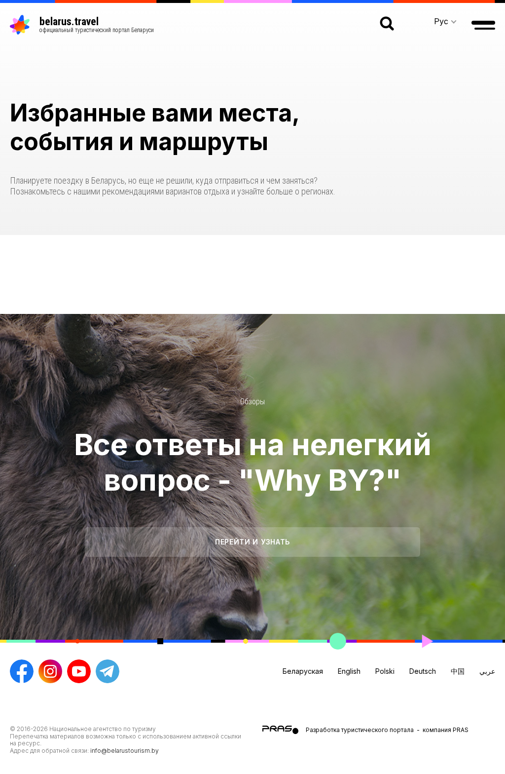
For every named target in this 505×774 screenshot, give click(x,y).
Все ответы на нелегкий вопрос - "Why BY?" (253, 462)
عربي (487, 671)
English (349, 671)
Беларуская (303, 671)
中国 (458, 671)
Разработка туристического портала (360, 730)
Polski (385, 671)
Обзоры (252, 401)
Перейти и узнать (252, 542)
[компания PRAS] (284, 730)
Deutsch (422, 671)
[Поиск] (387, 24)
